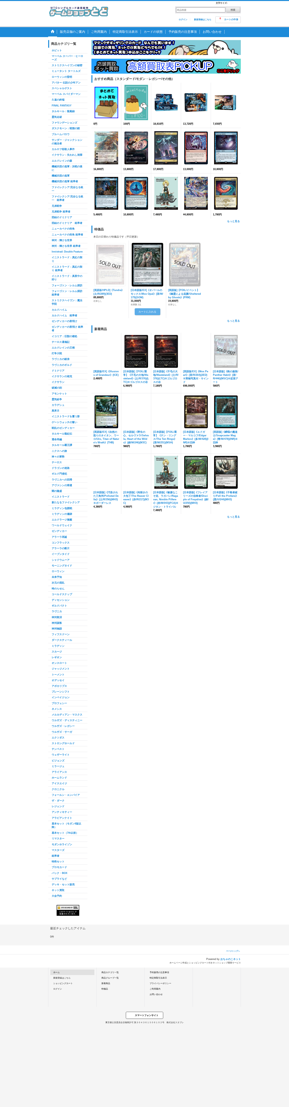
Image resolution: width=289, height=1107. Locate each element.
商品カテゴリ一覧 (110, 972)
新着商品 (105, 983)
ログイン (183, 19)
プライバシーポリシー (160, 983)
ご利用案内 (155, 989)
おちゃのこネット (230, 959)
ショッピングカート (63, 983)
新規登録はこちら (202, 19)
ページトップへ (233, 951)
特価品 (104, 989)
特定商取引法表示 (158, 978)
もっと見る (233, 221)
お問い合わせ (156, 994)
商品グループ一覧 (110, 978)
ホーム (56, 972)
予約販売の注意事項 (159, 972)
